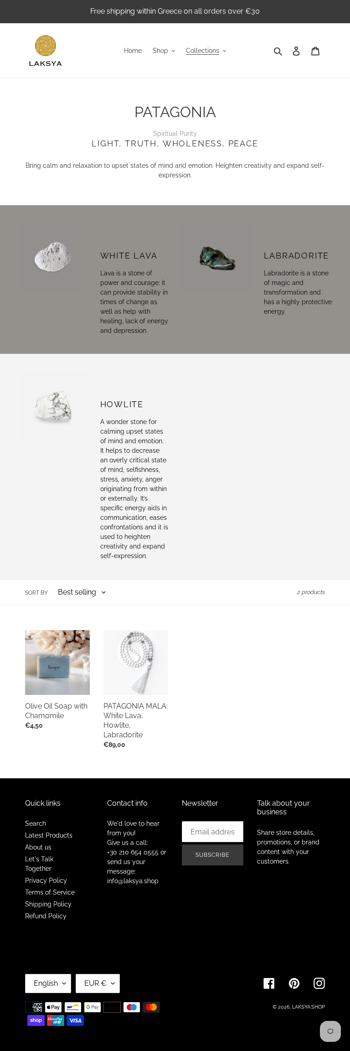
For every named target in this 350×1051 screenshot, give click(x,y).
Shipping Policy (48, 904)
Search (35, 823)
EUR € (95, 983)
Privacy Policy (46, 880)
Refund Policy (46, 916)
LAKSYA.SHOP (308, 1007)
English (46, 983)
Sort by (36, 593)
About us (38, 847)
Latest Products (48, 835)
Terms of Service (50, 892)
